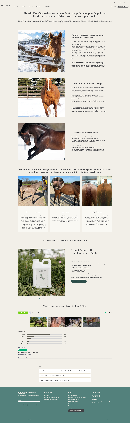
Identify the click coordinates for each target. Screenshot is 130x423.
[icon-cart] (114, 6)
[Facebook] (19, 405)
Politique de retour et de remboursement (77, 397)
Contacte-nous (71, 403)
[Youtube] (28, 405)
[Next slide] (43, 298)
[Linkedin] (32, 405)
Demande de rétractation (76, 410)
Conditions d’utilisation (73, 401)
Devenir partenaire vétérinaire (50, 399)
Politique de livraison (72, 395)
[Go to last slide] (39, 298)
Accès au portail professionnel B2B (52, 397)
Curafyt (110, 419)
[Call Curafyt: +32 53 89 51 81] (38, 405)
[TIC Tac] (25, 405)
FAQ (69, 405)
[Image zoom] (41, 272)
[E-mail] (35, 405)
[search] (111, 6)
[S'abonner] (38, 400)
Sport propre (47, 395)
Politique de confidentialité (74, 399)
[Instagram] (22, 405)
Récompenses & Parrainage (74, 407)
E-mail (19, 400)
